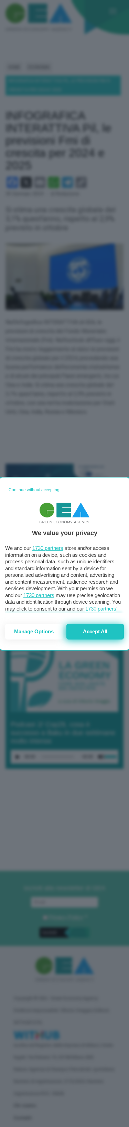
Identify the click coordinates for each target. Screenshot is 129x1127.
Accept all (95, 631)
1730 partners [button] (47, 548)
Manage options (34, 631)
